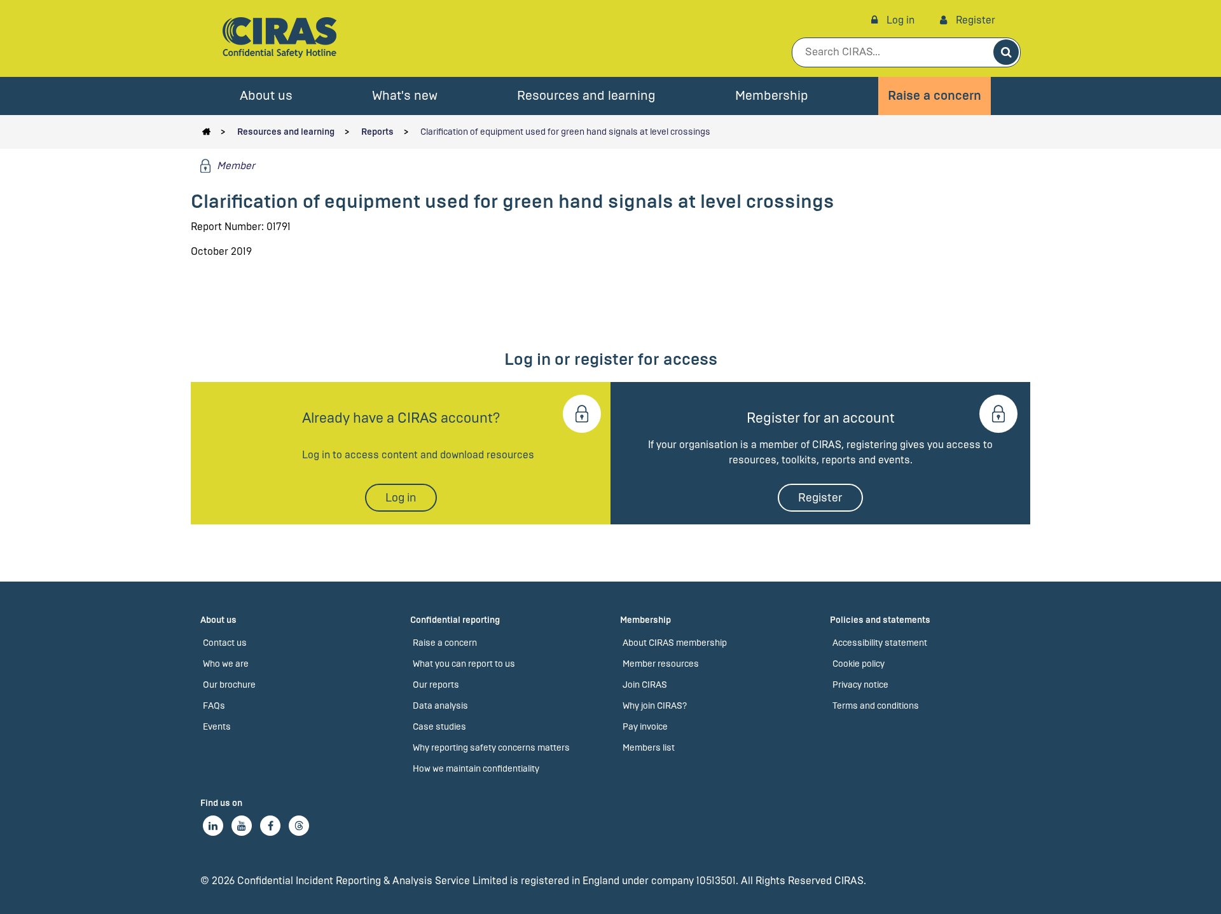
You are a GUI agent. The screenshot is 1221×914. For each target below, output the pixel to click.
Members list (649, 747)
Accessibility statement (879, 643)
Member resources (661, 663)
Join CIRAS (645, 684)
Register (974, 20)
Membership (771, 96)
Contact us (225, 643)
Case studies (439, 726)
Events (217, 726)
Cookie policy (858, 663)
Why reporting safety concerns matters (491, 747)
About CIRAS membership (675, 643)
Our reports (436, 684)
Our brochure (229, 684)
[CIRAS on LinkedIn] (213, 825)
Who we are (226, 663)
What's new (405, 96)
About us (266, 96)
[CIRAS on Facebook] (270, 825)
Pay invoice (645, 726)
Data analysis (440, 705)
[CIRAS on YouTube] (241, 825)
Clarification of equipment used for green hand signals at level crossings (565, 131)
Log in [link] (899, 20)
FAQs (214, 705)
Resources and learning (586, 96)
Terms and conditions (875, 705)
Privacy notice (860, 684)
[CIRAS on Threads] (299, 825)
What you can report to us (464, 663)
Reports (377, 131)
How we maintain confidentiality (476, 768)
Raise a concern (934, 96)
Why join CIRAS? (655, 705)
